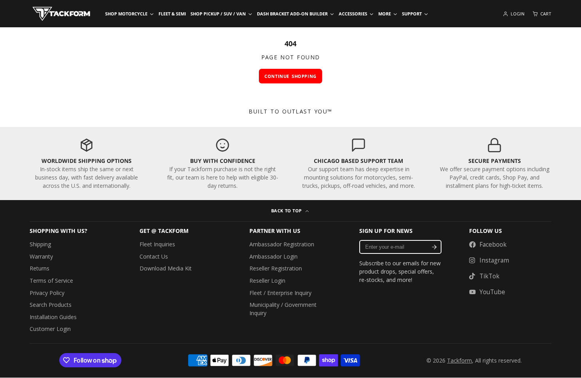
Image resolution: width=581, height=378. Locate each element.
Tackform (459, 360)
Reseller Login (267, 280)
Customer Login (50, 329)
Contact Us (154, 256)
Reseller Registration (275, 268)
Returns (39, 268)
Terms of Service (51, 280)
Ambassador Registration (281, 244)
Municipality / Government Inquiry (283, 309)
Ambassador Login (273, 256)
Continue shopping (290, 76)
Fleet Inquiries (157, 244)
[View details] (86, 163)
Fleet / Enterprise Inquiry (280, 293)
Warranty (41, 256)
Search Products (51, 304)
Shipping (40, 244)
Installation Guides (53, 317)
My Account (513, 14)
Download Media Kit (166, 268)
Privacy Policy (47, 293)
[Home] (61, 14)
